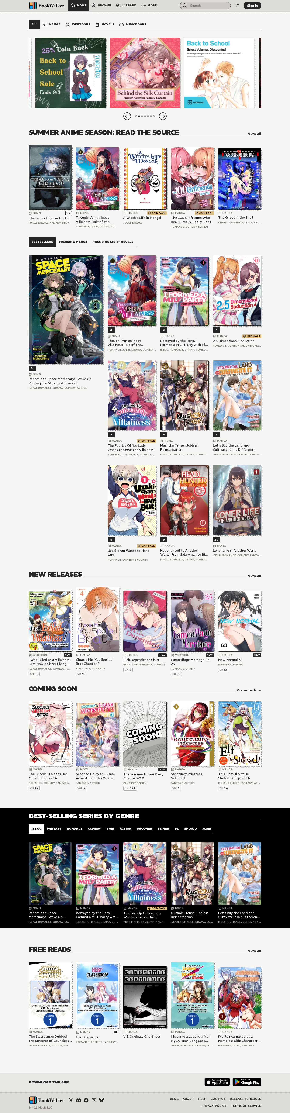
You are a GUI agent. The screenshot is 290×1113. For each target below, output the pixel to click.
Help (202, 1099)
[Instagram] (93, 1100)
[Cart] (237, 5)
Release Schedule (245, 1099)
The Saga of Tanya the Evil (49, 218)
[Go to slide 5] (148, 116)
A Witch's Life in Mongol (142, 218)
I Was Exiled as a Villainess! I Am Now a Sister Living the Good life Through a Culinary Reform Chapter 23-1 (49, 662)
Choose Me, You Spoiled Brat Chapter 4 (94, 662)
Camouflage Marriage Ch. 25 (190, 662)
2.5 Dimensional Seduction (233, 341)
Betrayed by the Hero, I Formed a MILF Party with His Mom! (183, 343)
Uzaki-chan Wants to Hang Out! (128, 553)
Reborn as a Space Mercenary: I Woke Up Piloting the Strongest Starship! (60, 381)
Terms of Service (246, 1106)
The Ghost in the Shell (235, 218)
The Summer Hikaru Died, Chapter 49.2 (143, 776)
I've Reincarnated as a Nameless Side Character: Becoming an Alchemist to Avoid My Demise (238, 1038)
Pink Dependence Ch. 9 (141, 660)
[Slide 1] (70, 73)
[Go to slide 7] (154, 116)
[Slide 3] (219, 73)
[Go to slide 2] (139, 116)
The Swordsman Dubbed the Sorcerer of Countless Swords (49, 1038)
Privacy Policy (214, 1106)
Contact (218, 1099)
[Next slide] (163, 116)
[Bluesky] (101, 1100)
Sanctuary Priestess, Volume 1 (187, 776)
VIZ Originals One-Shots (142, 1036)
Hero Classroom (88, 1037)
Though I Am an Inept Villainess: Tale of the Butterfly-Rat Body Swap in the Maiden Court (96, 220)
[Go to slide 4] (145, 116)
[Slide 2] (145, 73)
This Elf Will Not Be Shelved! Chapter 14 (234, 776)
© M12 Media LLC (40, 1107)
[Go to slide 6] (151, 116)
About (188, 1099)
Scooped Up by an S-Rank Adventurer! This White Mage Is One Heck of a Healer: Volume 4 (95, 776)
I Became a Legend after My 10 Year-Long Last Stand (190, 1038)
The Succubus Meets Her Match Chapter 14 (48, 776)
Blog (174, 1099)
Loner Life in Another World (234, 550)
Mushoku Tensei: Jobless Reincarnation (179, 447)
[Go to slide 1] (136, 116)
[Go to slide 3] (142, 116)
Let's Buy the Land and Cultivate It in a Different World (233, 447)
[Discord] (78, 1100)
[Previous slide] (127, 116)
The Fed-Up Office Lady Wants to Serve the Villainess (130, 448)
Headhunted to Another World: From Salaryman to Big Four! (183, 552)
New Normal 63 (230, 660)
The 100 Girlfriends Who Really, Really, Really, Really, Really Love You (192, 220)
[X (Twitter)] (70, 1100)
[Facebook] (86, 1100)
